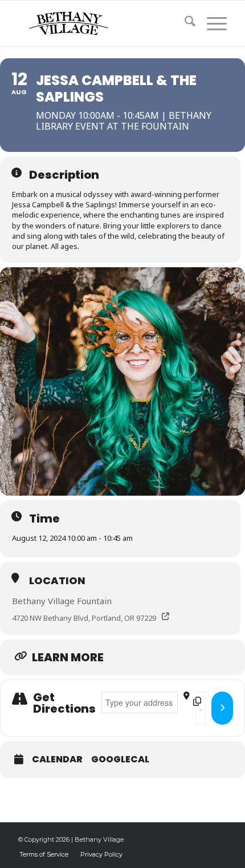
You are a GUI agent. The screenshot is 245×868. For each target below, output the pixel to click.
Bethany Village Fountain (62, 600)
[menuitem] (184, 23)
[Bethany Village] (101, 23)
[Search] (184, 23)
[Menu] (211, 23)
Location (57, 580)
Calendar (57, 759)
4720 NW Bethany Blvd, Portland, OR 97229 (84, 618)
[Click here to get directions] (222, 708)
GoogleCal (120, 759)
